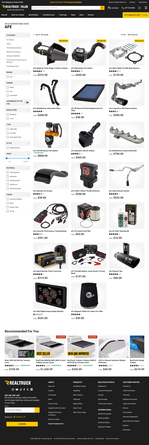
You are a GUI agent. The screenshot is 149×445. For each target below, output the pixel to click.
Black (12, 203)
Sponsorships (102, 399)
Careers (51, 390)
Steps (73, 15)
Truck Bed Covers (49, 15)
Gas (11, 91)
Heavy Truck (77, 408)
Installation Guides (79, 386)
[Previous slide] (7, 353)
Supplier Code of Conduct (56, 408)
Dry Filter (13, 133)
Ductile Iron (13, 184)
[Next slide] (142, 353)
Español (125, 425)
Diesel (12, 87)
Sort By (123, 35)
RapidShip (76, 390)
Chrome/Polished (16, 199)
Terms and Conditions (112, 438)
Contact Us (126, 386)
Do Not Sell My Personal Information (64, 438)
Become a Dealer (54, 419)
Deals (81, 15)
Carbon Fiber (14, 207)
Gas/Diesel (13, 95)
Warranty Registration (130, 417)
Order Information (129, 390)
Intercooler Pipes (15, 137)
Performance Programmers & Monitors (16, 61)
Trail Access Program (105, 403)
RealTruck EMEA (103, 418)
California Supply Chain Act (85, 438)
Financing (126, 395)
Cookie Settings (99, 438)
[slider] (6, 158)
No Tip (12, 211)
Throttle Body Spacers (14, 48)
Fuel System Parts (13, 66)
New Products (33, 15)
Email (7, 406)
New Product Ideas (79, 412)
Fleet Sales (126, 430)
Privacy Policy (53, 403)
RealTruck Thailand (104, 427)
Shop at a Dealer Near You (117, 2)
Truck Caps (63, 15)
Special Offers (78, 403)
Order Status (143, 2)
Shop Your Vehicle (17, 15)
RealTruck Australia (104, 414)
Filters (9, 44)
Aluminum (13, 176)
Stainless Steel (15, 180)
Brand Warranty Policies (131, 421)
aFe (11, 77)
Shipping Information (130, 399)
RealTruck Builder (75, 2)
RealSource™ (102, 386)
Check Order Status (129, 403)
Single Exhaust (15, 148)
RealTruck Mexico (104, 422)
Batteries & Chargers (14, 52)
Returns (125, 408)
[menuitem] (4, 15)
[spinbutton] (10, 161)
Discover (91, 15)
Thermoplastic (15, 172)
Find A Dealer (127, 412)
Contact (132, 2)
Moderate (13, 114)
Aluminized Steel (15, 188)
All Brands (76, 399)
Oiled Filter (13, 129)
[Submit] (37, 410)
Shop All (4, 15)
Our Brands (52, 395)
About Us (51, 386)
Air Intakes (10, 40)
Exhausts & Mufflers (13, 56)
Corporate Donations (105, 390)
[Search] (102, 8)
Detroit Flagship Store (56, 424)
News (50, 399)
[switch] (18, 102)
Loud (11, 118)
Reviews (101, 395)
